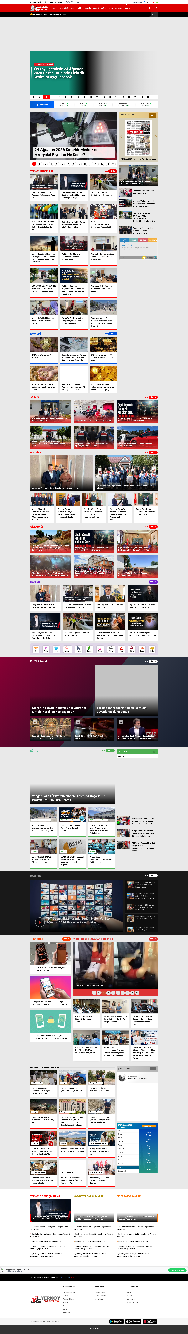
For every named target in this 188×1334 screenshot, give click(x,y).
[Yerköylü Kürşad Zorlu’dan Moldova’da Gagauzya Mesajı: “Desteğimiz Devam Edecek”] (42, 499)
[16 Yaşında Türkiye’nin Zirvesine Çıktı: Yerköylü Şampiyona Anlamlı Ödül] (103, 211)
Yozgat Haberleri (96, 1083)
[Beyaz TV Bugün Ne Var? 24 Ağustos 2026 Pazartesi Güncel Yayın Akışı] (130, 921)
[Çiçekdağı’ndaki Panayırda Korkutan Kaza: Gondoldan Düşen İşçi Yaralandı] (125, 206)
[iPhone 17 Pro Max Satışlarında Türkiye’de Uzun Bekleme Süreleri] (50, 953)
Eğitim (80, 8)
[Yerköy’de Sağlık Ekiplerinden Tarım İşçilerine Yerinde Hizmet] (44, 307)
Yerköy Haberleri (43, 820)
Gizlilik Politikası (132, 1302)
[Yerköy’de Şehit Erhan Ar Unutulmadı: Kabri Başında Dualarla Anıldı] (74, 243)
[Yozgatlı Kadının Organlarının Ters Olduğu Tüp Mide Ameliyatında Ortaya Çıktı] (86, 1037)
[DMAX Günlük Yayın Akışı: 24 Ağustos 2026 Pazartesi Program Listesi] (130, 887)
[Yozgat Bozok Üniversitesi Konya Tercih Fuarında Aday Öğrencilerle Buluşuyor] (123, 837)
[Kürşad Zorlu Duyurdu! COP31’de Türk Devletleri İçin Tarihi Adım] (146, 499)
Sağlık (103, 8)
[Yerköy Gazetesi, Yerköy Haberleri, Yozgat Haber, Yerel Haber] (39, 10)
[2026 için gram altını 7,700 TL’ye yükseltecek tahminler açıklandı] (103, 344)
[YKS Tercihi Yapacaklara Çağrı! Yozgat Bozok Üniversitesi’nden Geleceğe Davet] (123, 849)
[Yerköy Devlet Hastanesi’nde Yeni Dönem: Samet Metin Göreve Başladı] (103, 243)
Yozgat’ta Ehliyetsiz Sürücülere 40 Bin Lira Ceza (51, 14)
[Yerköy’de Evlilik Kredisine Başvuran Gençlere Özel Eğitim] (103, 275)
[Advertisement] (94, 35)
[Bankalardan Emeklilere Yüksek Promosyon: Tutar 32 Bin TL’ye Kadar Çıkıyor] (74, 373)
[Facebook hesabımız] (144, 2)
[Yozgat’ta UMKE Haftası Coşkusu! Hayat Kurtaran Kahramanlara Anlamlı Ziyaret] (144, 1006)
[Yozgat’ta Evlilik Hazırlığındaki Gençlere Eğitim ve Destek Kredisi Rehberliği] (74, 307)
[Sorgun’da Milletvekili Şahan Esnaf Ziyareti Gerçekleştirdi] (45, 593)
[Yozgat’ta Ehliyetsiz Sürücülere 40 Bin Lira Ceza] (103, 182)
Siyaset (96, 8)
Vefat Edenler (37, 1083)
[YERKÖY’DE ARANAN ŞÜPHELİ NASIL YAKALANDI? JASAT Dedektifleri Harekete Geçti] (44, 275)
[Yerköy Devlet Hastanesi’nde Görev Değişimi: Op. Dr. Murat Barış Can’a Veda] (115, 1006)
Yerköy (55, 8)
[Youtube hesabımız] (154, 2)
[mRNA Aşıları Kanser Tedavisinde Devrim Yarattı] (110, 593)
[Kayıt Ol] (150, 8)
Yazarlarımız (99, 1299)
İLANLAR (118, 8)
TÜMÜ (126, 8)
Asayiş (88, 8)
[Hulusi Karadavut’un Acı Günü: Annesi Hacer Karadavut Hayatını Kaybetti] (110, 621)
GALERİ (36, 2)
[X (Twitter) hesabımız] (147, 2)
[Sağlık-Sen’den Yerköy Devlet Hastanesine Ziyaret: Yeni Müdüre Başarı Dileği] (74, 211)
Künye (129, 1292)
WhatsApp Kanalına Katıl (177, 1270)
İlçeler (110, 8)
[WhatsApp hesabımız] (157, 2)
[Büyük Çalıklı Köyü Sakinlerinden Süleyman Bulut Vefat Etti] (143, 593)
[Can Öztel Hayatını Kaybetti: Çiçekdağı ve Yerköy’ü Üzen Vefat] (143, 621)
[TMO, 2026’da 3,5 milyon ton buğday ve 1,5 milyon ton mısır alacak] (44, 373)
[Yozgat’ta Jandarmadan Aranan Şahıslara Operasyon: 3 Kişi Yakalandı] (125, 233)
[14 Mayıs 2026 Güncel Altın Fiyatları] (44, 344)
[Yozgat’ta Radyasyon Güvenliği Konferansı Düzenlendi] (86, 1006)
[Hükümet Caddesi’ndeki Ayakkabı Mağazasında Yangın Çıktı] (44, 182)
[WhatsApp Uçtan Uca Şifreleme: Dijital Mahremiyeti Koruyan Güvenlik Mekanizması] (50, 1021)
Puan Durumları (100, 1296)
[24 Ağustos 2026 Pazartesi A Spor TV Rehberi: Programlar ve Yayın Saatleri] (130, 898)
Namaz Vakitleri (100, 1292)
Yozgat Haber (94, 1328)
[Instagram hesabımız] (150, 2)
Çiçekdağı (64, 8)
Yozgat (73, 8)
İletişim (129, 1296)
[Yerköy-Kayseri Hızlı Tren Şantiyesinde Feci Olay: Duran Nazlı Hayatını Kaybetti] (74, 182)
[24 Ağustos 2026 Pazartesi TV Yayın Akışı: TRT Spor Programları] (130, 910)
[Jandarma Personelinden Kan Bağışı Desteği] (125, 196)
